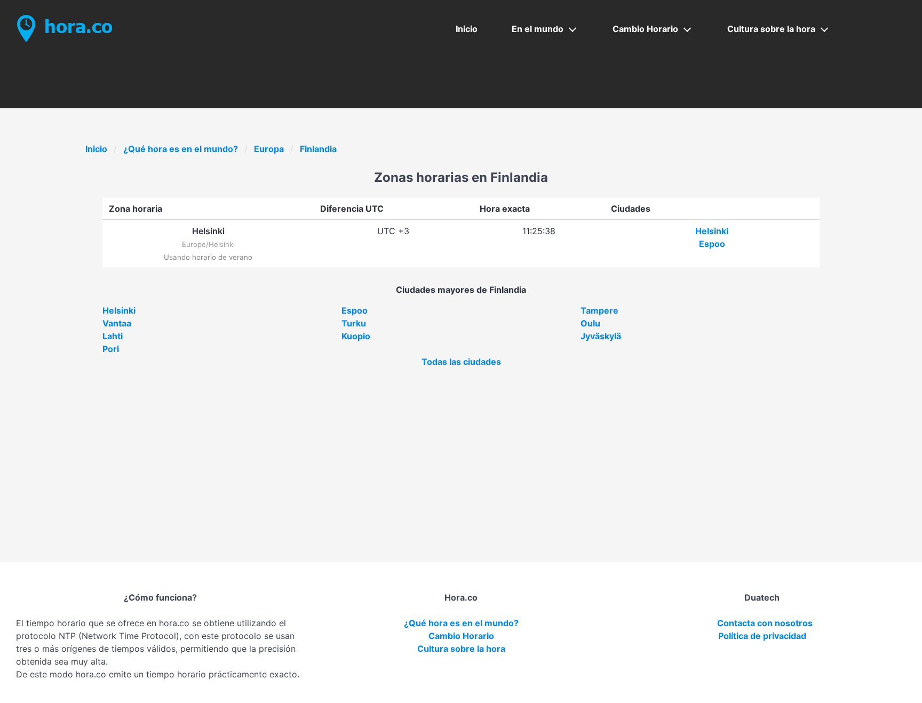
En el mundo (537, 28)
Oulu (590, 323)
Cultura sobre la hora (771, 28)
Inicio (467, 28)
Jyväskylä (601, 336)
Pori (110, 348)
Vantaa (116, 323)
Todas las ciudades (461, 361)
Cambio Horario (645, 28)
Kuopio (355, 336)
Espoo (712, 243)
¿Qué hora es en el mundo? (180, 148)
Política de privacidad (762, 635)
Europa (269, 148)
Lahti (112, 336)
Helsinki (711, 231)
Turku (353, 323)
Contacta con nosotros (765, 623)
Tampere (599, 310)
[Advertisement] (461, 448)
